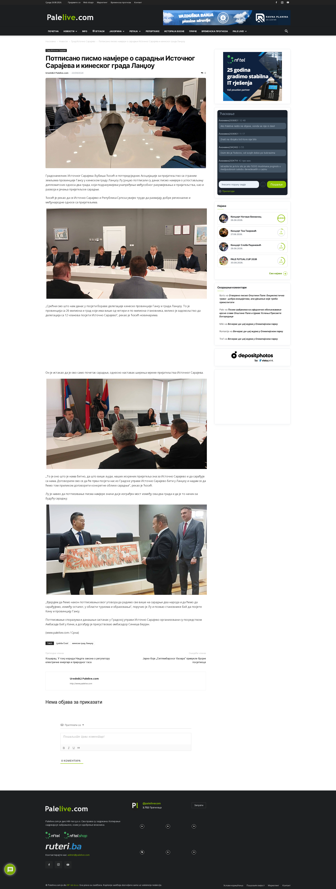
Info (84, 31)
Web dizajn (88, 2)
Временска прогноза (121, 2)
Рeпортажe (152, 31)
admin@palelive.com (79, 854)
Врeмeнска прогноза (215, 31)
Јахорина (115, 31)
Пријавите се (74, 2)
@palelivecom (152, 803)
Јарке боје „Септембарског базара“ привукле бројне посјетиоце (174, 660)
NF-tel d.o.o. (73, 885)
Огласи (99, 31)
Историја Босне (174, 31)
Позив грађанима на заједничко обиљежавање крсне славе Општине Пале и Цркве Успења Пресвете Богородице (250, 313)
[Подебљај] (63, 748)
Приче (193, 31)
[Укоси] (68, 748)
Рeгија (134, 31)
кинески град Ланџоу (82, 643)
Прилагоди (228, 191)
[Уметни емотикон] (263, 184)
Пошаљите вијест (256, 885)
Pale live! (238, 31)
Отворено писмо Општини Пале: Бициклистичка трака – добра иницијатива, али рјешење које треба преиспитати (251, 299)
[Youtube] (287, 2)
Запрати (198, 805)
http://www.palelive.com (81, 683)
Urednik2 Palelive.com (57, 73)
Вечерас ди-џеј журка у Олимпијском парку (253, 324)
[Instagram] (282, 2)
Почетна (53, 31)
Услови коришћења (233, 885)
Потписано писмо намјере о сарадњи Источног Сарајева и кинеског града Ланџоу (120, 61)
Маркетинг (102, 2)
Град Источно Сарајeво (83, 41)
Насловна (51, 41)
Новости (69, 31)
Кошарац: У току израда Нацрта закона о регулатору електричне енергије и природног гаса (78, 660)
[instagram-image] (142, 825)
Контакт (138, 2)
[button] (286, 31)
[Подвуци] (73, 748)
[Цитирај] (78, 748)
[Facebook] (276, 2)
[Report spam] (284, 120)
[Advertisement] (126, 345)
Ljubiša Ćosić (62, 643)
